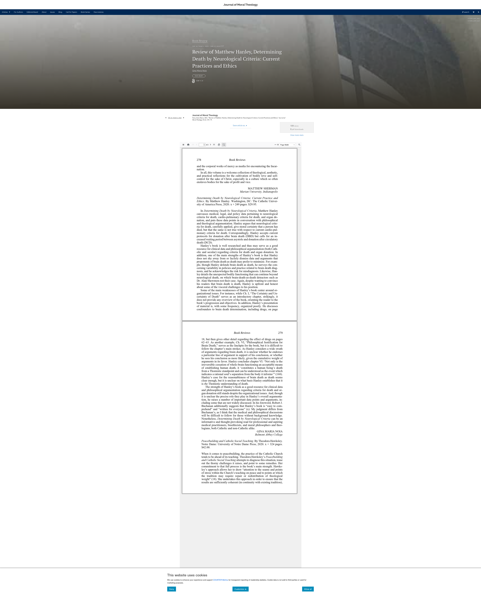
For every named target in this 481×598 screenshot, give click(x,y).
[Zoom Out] (275, 144)
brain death (199, 76)
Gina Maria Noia (199, 71)
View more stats (297, 135)
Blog (60, 12)
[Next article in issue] (184, 117)
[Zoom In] (277, 144)
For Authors (18, 12)
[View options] (183, 145)
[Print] (188, 145)
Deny (172, 588)
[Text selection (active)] (224, 145)
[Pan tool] (219, 145)
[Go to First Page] (193, 144)
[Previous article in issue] (166, 117)
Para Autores (98, 12)
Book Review (199, 40)
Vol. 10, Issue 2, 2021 (200, 46)
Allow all (309, 588)
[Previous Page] (196, 144)
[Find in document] (299, 145)
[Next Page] (210, 144)
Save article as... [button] (240, 126)
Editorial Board (32, 12)
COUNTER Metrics (220, 579)
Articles (5, 12)
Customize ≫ (241, 588)
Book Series (85, 12)
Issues (52, 12)
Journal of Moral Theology (205, 115)
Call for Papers (71, 12)
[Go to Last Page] (213, 144)
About (44, 12)
